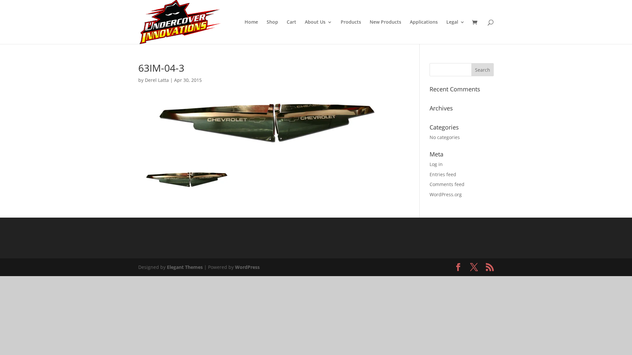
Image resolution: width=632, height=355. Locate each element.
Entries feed (443, 174)
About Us (315, 22)
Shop (272, 22)
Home (251, 22)
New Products (385, 22)
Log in (436, 164)
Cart (291, 22)
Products (351, 22)
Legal (452, 22)
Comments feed (447, 184)
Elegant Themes (185, 267)
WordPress (247, 267)
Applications (424, 22)
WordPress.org (446, 194)
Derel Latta (157, 80)
